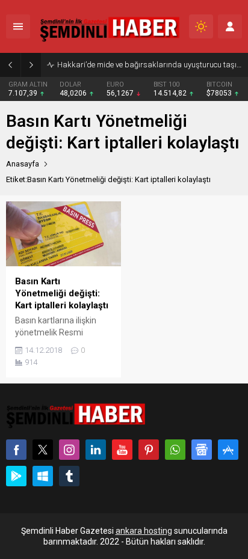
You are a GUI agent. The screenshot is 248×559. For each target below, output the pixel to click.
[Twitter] (43, 449)
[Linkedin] (95, 449)
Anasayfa (22, 163)
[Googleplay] (16, 476)
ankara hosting (144, 531)
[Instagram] (69, 449)
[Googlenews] (201, 449)
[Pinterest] (148, 449)
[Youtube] (122, 449)
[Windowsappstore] (43, 476)
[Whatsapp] (175, 449)
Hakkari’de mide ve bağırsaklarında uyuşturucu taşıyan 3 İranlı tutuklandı (149, 64)
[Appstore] (228, 449)
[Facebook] (16, 449)
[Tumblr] (69, 476)
